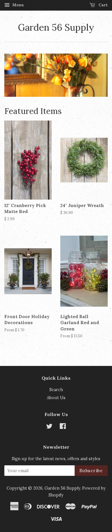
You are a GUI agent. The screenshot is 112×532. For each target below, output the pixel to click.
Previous (16, 75)
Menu (17, 4)
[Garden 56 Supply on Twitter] (49, 427)
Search (56, 389)
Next (95, 75)
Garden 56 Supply (56, 27)
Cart (102, 4)
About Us (56, 397)
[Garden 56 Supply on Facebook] (62, 427)
